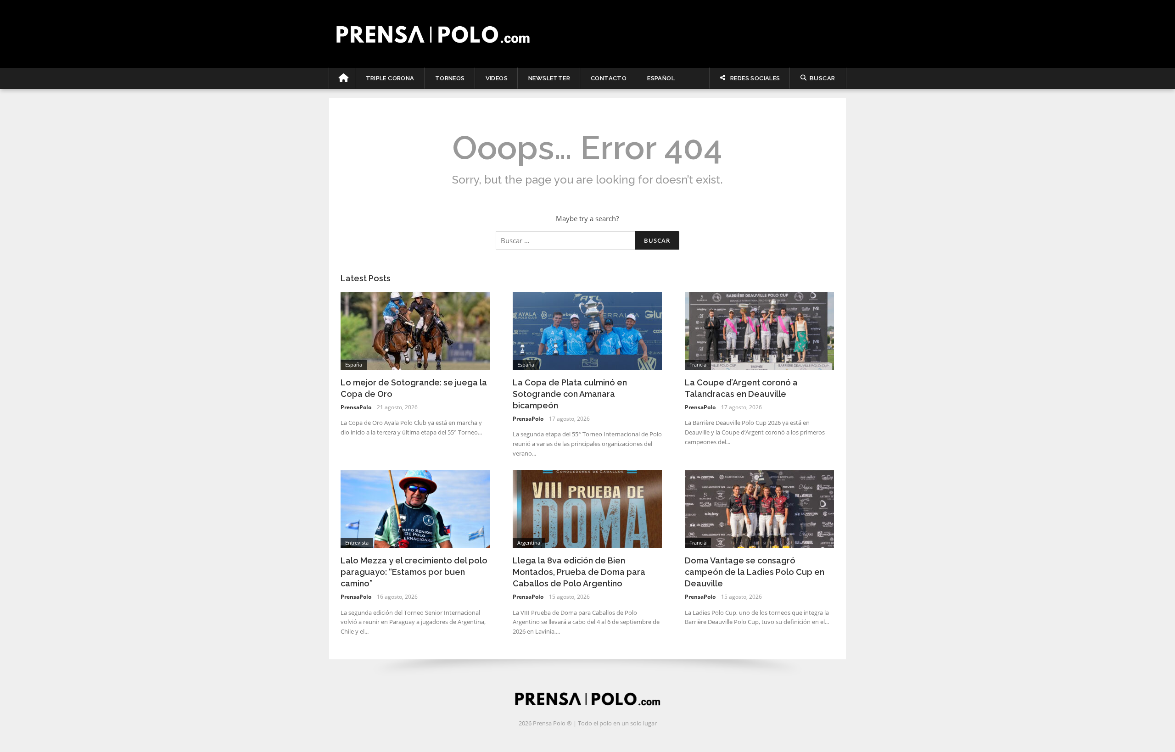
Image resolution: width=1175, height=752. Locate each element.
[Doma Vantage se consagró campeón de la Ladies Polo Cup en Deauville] (759, 507)
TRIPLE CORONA (390, 78)
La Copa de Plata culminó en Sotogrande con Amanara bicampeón (570, 394)
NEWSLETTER (549, 78)
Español (661, 78)
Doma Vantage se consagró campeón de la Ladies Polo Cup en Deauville (754, 572)
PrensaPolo (356, 407)
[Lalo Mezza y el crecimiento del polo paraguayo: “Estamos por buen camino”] (415, 507)
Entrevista (357, 542)
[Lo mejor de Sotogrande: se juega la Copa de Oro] (415, 329)
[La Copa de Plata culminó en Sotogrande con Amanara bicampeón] (587, 329)
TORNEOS (450, 78)
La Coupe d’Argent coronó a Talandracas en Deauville (741, 388)
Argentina (528, 542)
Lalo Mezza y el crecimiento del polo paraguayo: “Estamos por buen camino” (414, 572)
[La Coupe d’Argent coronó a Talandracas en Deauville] (759, 329)
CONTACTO (609, 78)
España (353, 364)
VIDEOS (497, 78)
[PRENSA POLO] (588, 34)
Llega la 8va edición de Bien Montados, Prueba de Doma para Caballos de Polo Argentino (579, 572)
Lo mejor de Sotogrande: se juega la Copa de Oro (414, 388)
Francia (697, 364)
